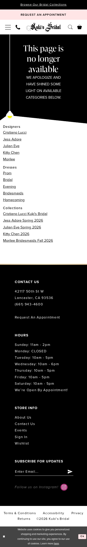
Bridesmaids (13, 193)
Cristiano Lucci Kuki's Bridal (25, 214)
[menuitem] (8, 27)
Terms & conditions (20, 513)
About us (23, 417)
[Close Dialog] (4, 537)
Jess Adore (12, 139)
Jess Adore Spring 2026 (23, 220)
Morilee (9, 159)
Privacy (77, 513)
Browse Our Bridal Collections (43, 4)
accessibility (53, 513)
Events (21, 430)
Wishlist (22, 443)
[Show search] (70, 27)
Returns (24, 519)
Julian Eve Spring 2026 (22, 227)
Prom (7, 173)
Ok (82, 536)
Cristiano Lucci (15, 132)
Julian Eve (11, 146)
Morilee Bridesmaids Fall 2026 (28, 240)
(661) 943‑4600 (29, 304)
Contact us (25, 424)
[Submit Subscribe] (70, 472)
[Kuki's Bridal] (43, 27)
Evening (9, 186)
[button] (8, 27)
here (56, 543)
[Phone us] (18, 27)
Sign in (21, 437)
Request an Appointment (37, 317)
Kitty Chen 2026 (16, 234)
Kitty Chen (11, 152)
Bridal (8, 180)
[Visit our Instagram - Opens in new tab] (63, 487)
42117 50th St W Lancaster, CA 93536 (34, 294)
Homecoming (14, 200)
